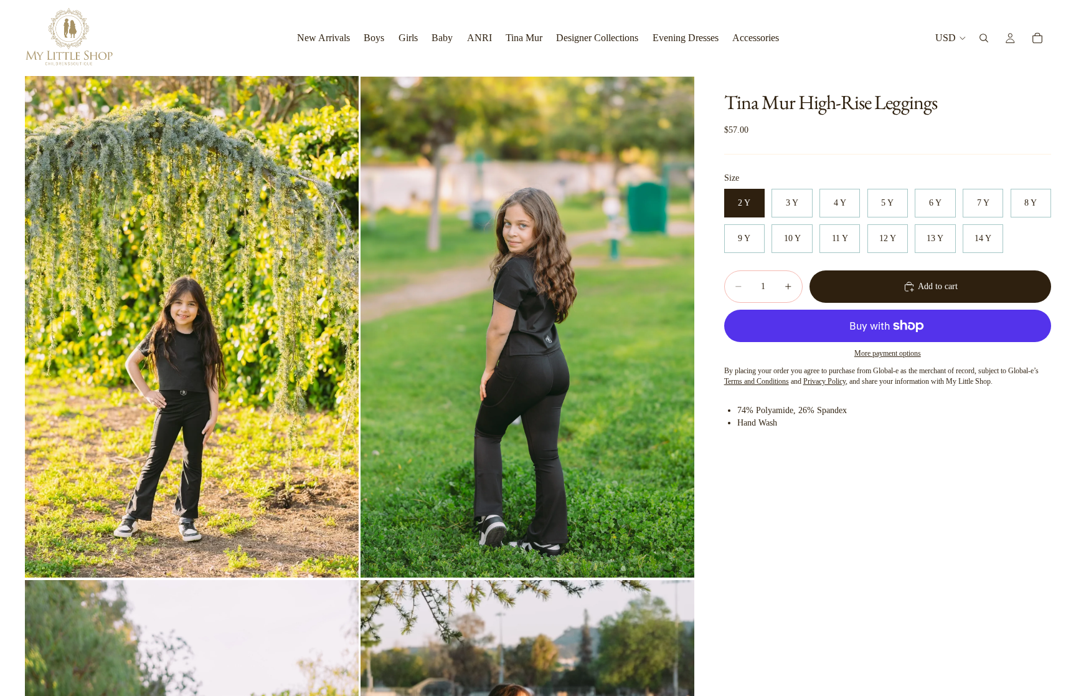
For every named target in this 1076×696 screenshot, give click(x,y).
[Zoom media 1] (192, 326)
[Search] (984, 38)
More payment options (887, 354)
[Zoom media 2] (527, 326)
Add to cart (938, 286)
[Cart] (1037, 38)
